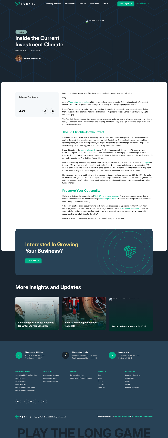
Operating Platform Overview (26, 375)
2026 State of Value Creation (81, 378)
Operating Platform (53, 4)
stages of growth (88, 150)
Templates (101, 384)
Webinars (101, 387)
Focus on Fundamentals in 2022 (129, 326)
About (105, 4)
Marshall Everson (32, 58)
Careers (128, 384)
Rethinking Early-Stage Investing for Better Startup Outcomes (36, 324)
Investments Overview (51, 375)
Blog (99, 375)
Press (127, 381)
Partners (82, 4)
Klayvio (147, 162)
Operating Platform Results (25, 390)
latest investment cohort (130, 208)
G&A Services (20, 384)
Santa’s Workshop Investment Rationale (81, 324)
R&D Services (20, 378)
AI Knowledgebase (132, 387)
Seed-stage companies (79, 102)
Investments (70, 4)
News (100, 378)
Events (100, 381)
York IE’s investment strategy (106, 196)
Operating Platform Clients (25, 387)
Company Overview (132, 375)
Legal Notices (148, 416)
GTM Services (20, 381)
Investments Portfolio (51, 381)
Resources (94, 4)
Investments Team (49, 378)
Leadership (129, 378)
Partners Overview (77, 375)
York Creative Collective (122, 416)
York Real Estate (136, 416)
